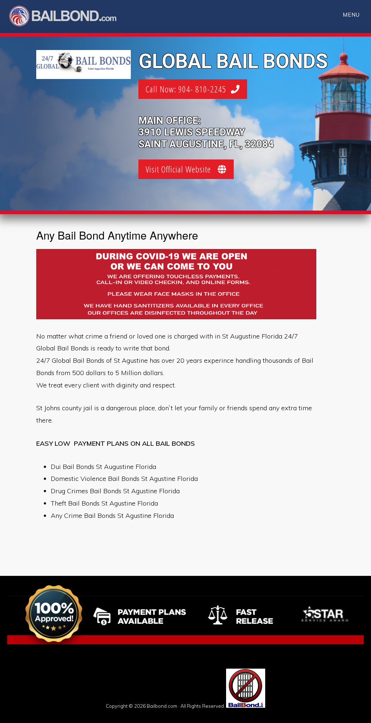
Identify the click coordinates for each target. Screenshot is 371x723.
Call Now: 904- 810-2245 (188, 89)
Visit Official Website (182, 169)
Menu (351, 14)
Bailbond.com (67, 17)
